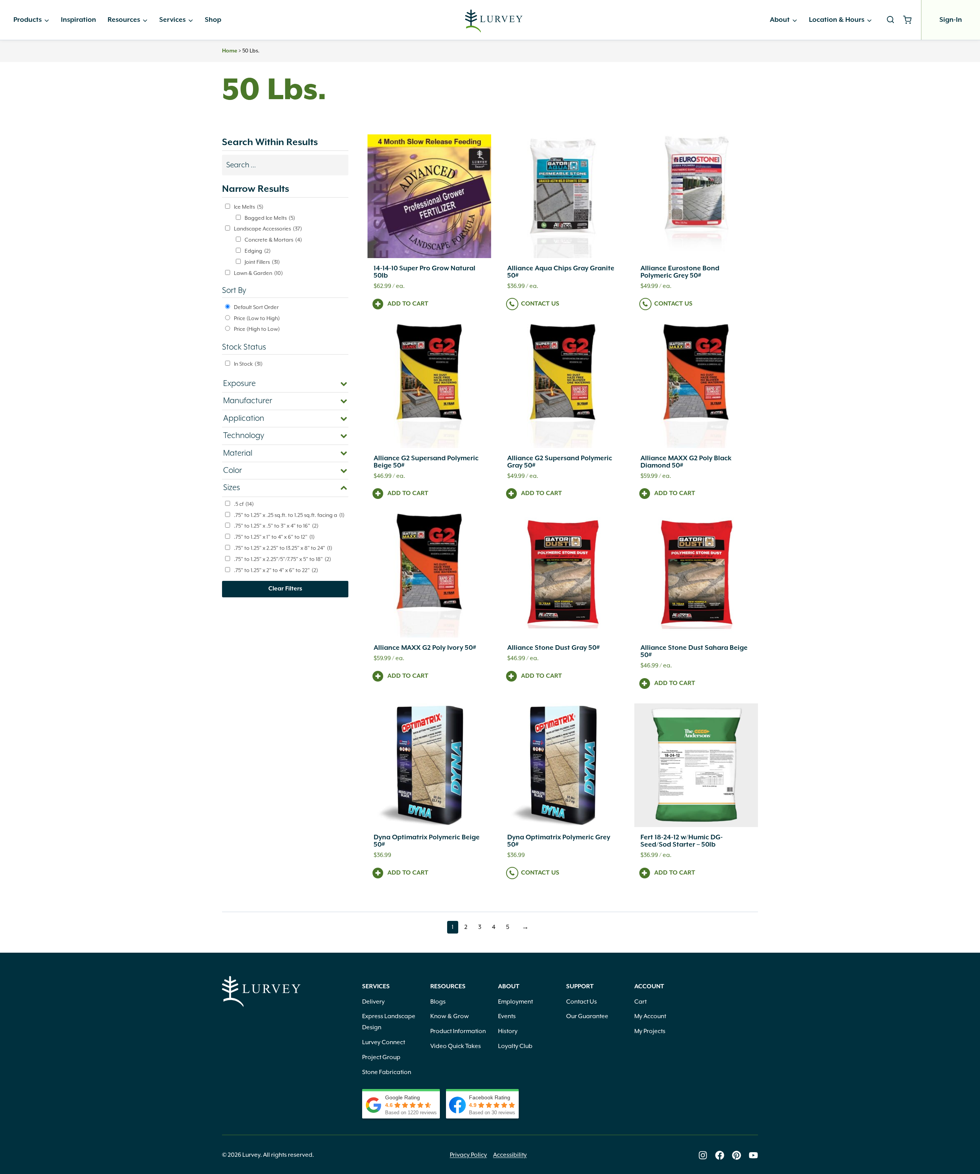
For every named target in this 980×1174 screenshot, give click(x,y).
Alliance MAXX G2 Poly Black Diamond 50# (686, 462)
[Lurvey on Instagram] (702, 1155)
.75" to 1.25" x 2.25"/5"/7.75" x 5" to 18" (282, 559)
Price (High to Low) (257, 329)
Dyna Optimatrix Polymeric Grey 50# (558, 841)
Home (229, 51)
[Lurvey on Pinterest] (736, 1155)
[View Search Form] (890, 20)
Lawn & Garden (258, 273)
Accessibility (510, 1154)
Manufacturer (247, 401)
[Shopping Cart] (910, 20)
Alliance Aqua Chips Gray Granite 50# (560, 272)
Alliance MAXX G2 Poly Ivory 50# (425, 648)
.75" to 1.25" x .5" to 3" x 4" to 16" (276, 526)
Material (237, 453)
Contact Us (540, 304)
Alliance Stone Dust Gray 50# (553, 648)
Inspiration (78, 20)
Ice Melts (248, 207)
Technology (243, 435)
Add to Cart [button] (407, 304)
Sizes (231, 487)
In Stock (248, 364)
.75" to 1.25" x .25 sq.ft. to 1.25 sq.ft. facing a (289, 515)
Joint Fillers (262, 262)
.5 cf (244, 504)
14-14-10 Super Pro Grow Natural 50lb (424, 272)
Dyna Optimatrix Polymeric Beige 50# (427, 841)
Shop (213, 20)
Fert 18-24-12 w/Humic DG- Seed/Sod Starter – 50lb (681, 841)
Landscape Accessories (268, 229)
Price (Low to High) (257, 318)
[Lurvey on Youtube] (753, 1155)
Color (232, 470)
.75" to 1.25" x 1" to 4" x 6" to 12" (274, 537)
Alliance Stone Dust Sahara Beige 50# (694, 651)
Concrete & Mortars (273, 240)
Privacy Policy (468, 1154)
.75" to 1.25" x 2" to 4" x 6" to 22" (276, 570)
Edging (258, 251)
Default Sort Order (256, 307)
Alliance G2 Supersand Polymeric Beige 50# (426, 462)
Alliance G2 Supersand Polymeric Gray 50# (559, 462)
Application (243, 418)
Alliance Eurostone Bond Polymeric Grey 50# (679, 272)
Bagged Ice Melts (270, 218)
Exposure (239, 383)
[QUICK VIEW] (429, 196)
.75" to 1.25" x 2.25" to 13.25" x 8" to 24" (283, 548)
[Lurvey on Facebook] (719, 1155)
